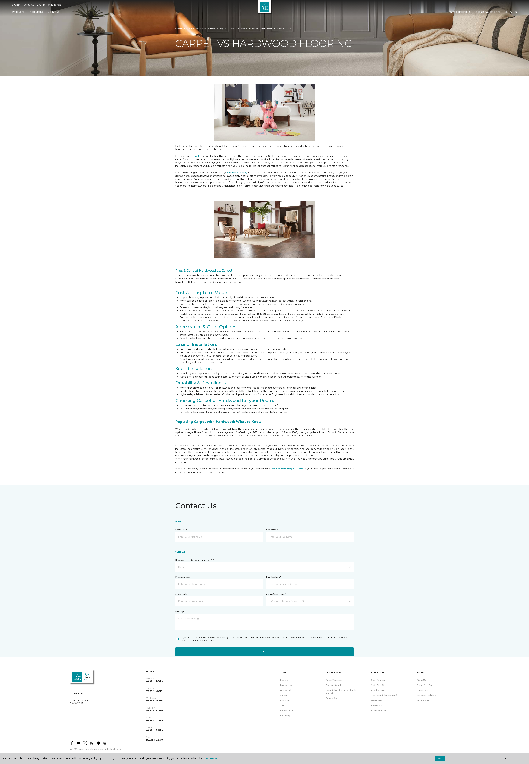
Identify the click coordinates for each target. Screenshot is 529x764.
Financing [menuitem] (285, 715)
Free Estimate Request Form (287, 468)
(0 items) (516, 12)
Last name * (272, 530)
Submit (264, 651)
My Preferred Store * (276, 594)
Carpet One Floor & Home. (91, 749)
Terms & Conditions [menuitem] (426, 695)
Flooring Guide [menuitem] (378, 690)
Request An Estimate (488, 12)
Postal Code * (181, 594)
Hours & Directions (459, 12)
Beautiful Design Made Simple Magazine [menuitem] (341, 691)
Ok (439, 758)
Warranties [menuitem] (376, 700)
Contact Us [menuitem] (422, 690)
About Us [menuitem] (421, 680)
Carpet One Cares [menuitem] (425, 685)
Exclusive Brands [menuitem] (379, 710)
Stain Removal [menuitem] (378, 680)
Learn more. (211, 758)
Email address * (273, 577)
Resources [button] (36, 12)
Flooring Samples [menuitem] (334, 685)
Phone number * (183, 577)
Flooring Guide (198, 29)
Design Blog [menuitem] (332, 698)
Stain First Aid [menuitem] (378, 685)
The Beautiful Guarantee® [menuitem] (384, 695)
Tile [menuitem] (282, 705)
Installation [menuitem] (376, 705)
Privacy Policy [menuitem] (424, 700)
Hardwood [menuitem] (285, 690)
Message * (180, 611)
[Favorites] (511, 12)
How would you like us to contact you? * (194, 560)
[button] (506, 12)
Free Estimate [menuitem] (287, 710)
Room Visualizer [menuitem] (334, 680)
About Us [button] (53, 12)
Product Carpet (218, 29)
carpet (195, 156)
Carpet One (181, 29)
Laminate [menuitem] (285, 700)
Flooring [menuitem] (284, 680)
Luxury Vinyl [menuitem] (286, 685)
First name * (181, 530)
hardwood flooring (236, 172)
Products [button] (18, 12)
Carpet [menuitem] (283, 695)
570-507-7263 (55, 5)
